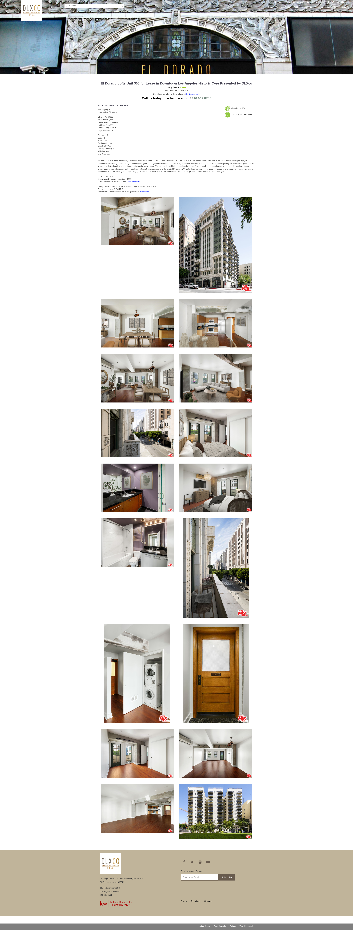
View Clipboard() (246, 926)
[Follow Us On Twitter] (333, 2)
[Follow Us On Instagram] (338, 2)
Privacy (184, 901)
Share (279, 2)
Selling (297, 7)
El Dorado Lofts (193, 94)
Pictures (233, 926)
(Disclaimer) (144, 192)
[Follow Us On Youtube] (342, 2)
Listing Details (204, 926)
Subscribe (226, 877)
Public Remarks (220, 926)
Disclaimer (195, 901)
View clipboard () (238, 108)
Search (279, 7)
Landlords (307, 7)
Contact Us (331, 7)
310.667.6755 (320, 2)
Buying (288, 7)
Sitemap (208, 901)
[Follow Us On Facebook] (328, 2)
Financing (319, 7)
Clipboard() (344, 7)
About (270, 7)
